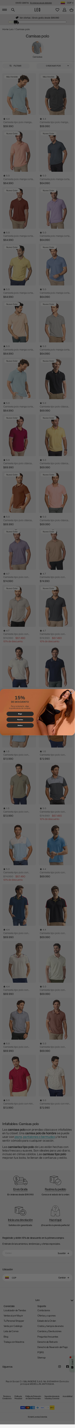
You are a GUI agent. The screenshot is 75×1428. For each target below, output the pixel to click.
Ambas (20, 725)
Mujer (20, 714)
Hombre (20, 719)
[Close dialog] (72, 691)
